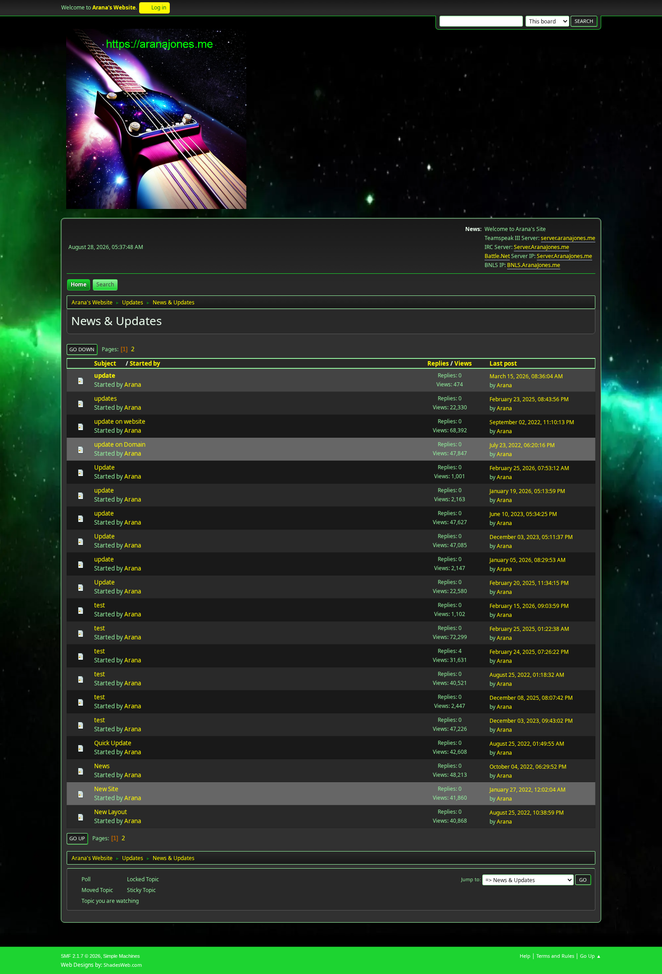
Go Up (77, 838)
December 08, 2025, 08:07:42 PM (531, 698)
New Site (106, 789)
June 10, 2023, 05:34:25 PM (523, 514)
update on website (119, 421)
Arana (132, 385)
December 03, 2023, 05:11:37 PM (531, 537)
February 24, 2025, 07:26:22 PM (529, 652)
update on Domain (119, 444)
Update (104, 467)
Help (525, 955)
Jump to (470, 879)
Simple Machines (121, 956)
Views (463, 363)
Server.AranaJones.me (541, 247)
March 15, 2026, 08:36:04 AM (526, 376)
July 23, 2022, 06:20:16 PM (522, 445)
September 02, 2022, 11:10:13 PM (532, 422)
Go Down (82, 349)
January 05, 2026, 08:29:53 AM (528, 560)
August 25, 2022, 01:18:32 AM (527, 675)
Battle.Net (497, 256)
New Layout (110, 812)
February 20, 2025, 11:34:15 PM (529, 583)
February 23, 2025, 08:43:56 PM (529, 399)
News (101, 766)
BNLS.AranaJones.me (533, 265)
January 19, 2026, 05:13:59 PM (527, 491)
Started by (145, 363)
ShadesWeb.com (123, 964)
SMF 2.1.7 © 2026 (80, 956)
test (99, 605)
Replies (438, 363)
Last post (503, 363)
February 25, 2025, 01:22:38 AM (529, 629)
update (104, 375)
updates (105, 398)
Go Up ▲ (590, 955)
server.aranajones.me (568, 238)
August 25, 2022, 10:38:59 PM (527, 812)
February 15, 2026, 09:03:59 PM (529, 606)
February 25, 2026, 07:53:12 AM (529, 468)
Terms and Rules (555, 955)
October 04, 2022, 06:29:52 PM (528, 766)
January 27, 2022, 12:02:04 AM (528, 789)
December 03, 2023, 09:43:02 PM (531, 721)
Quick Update (112, 743)
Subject (105, 363)
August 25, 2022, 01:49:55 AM (527, 743)
